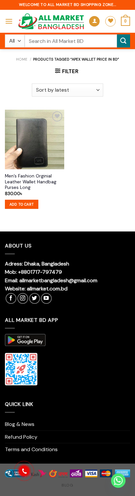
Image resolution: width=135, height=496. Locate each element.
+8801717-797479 (40, 271)
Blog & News (19, 424)
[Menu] (9, 21)
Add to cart (22, 204)
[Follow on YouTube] (46, 298)
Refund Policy (21, 436)
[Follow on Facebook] (11, 298)
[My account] (94, 21)
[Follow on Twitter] (34, 298)
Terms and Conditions (31, 449)
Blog (67, 485)
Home (22, 59)
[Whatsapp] (118, 480)
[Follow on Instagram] (22, 298)
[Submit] (123, 40)
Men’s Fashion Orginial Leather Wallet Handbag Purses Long (30, 181)
